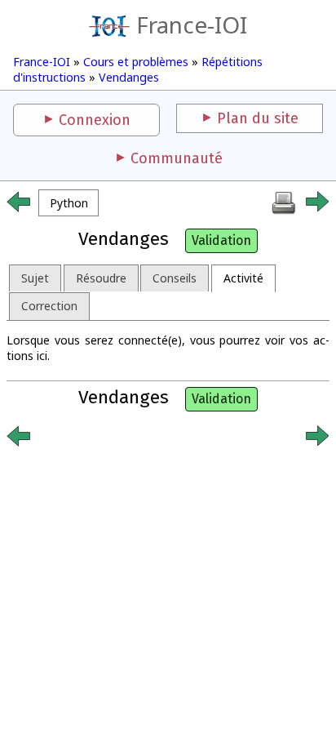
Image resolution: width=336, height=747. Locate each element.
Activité (243, 278)
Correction (49, 305)
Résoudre (101, 278)
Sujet (35, 278)
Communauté (176, 158)
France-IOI (191, 24)
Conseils (175, 278)
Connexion (94, 120)
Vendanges (129, 77)
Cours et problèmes (135, 61)
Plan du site (257, 118)
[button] (68, 202)
